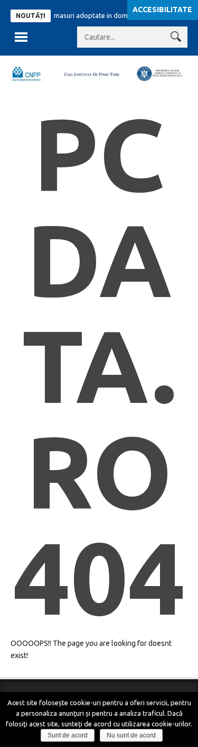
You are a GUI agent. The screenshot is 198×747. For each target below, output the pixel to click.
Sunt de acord (68, 735)
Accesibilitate (162, 9)
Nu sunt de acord (131, 735)
